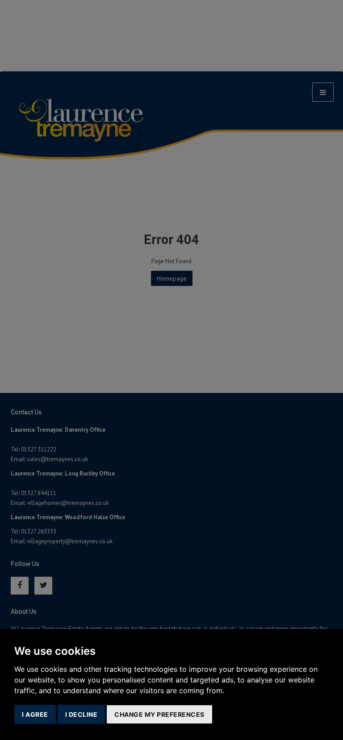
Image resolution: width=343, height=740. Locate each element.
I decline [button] (81, 714)
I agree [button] (35, 714)
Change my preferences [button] (159, 714)
